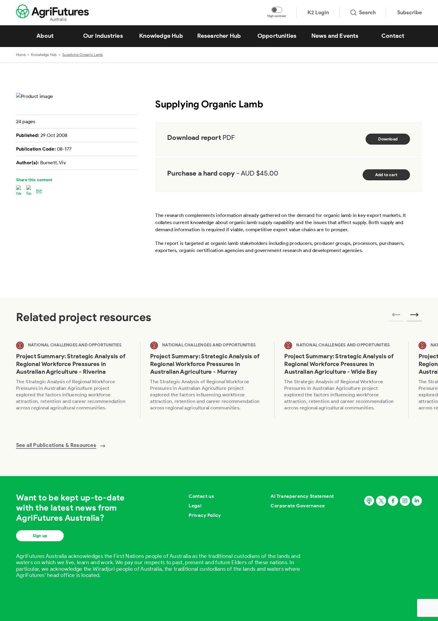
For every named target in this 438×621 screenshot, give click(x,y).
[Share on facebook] (28, 191)
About (45, 35)
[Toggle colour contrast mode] (276, 10)
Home (21, 54)
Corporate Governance (298, 506)
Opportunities (277, 35)
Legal (195, 506)
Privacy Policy (205, 515)
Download (387, 139)
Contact (392, 35)
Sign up (40, 535)
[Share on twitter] (18, 191)
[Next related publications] (414, 316)
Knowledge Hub (161, 35)
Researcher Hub (219, 35)
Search (367, 12)
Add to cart (386, 174)
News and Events (335, 35)
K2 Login (318, 12)
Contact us (201, 496)
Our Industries (103, 35)
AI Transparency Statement (302, 496)
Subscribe (409, 12)
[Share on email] (38, 191)
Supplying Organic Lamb (82, 54)
